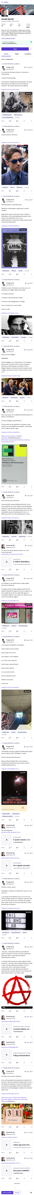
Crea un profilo (7, 1192)
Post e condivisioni (7, 59)
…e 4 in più (3, 628)
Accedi (17, 1192)
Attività (6, 54)
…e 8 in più (16, 117)
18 (2, 26)
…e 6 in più (26, 270)
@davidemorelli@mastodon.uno (9, 21)
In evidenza (28, 54)
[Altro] (32, 121)
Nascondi (28, 93)
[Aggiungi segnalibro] (24, 121)
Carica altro (17, 1183)
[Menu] (31, 49)
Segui (15, 49)
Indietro (6, 2)
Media (17, 54)
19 (10, 26)
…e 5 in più (26, 187)
